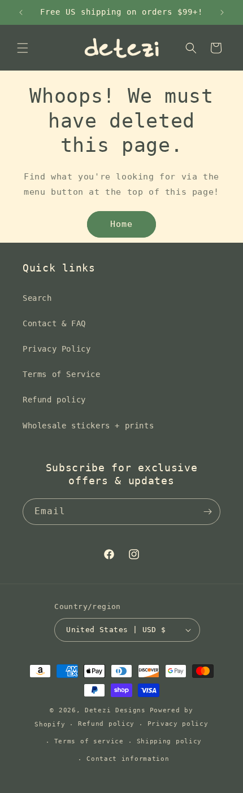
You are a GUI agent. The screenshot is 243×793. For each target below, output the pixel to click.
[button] (22, 48)
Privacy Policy (56, 348)
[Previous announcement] (20, 12)
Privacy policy (178, 724)
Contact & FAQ (54, 323)
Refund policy (54, 399)
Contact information (127, 759)
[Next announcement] (222, 12)
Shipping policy (169, 741)
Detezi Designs (115, 710)
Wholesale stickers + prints (88, 425)
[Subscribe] (207, 511)
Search (37, 298)
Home (121, 224)
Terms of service (89, 741)
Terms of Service (62, 374)
